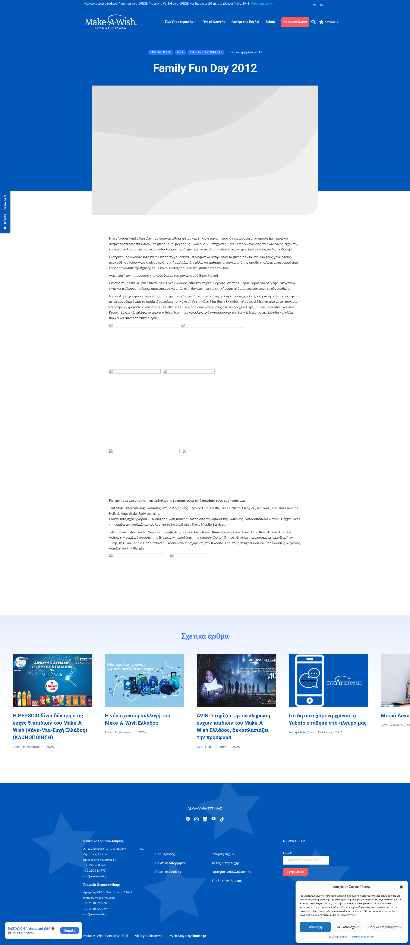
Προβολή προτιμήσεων (384, 927)
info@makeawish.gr (95, 876)
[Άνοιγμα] (188, 819)
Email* (288, 853)
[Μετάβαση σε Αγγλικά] (314, 4)
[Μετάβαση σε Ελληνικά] (321, 4)
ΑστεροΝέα (297, 732)
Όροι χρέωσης (262, 3)
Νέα (16, 747)
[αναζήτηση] (313, 22)
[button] (401, 887)
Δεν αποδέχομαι (348, 927)
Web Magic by (188, 936)
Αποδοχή (315, 927)
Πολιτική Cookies (337, 936)
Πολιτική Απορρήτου (362, 936)
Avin (200, 747)
